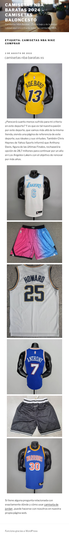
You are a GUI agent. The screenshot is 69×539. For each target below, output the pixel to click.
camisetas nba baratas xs (24, 58)
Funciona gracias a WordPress (21, 530)
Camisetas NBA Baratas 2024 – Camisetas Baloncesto (24, 12)
